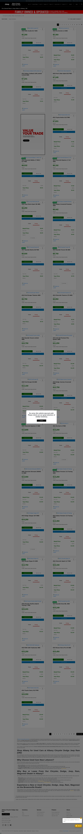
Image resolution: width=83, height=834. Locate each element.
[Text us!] (78, 826)
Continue (41, 420)
